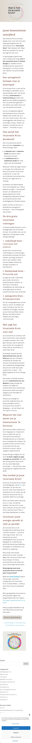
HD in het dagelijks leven (7, 689)
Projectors (2, 697)
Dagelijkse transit (5, 679)
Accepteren (16, 728)
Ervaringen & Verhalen (6, 682)
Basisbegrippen (4, 672)
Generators (3, 684)
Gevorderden (3, 687)
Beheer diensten (15, 723)
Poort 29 (2, 708)
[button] (29, 715)
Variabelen (3, 699)
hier (20, 485)
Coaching (2, 677)
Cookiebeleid (15, 740)
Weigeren (16, 732)
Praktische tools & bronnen (7, 694)
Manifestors (3, 692)
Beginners (3, 674)
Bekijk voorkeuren (16, 737)
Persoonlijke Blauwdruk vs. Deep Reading (11, 710)
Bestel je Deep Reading (12, 617)
